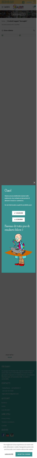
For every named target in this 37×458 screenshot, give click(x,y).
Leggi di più (9, 454)
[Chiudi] (34, 182)
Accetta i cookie (24, 454)
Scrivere (19, 219)
